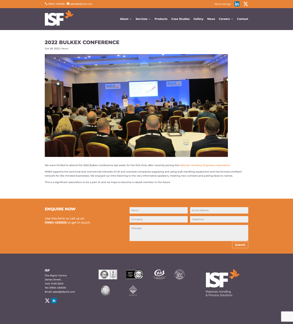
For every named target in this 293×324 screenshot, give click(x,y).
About (124, 19)
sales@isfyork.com (79, 3)
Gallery (198, 19)
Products (161, 19)
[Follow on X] (47, 300)
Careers (224, 19)
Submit (240, 244)
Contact (242, 19)
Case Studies (180, 19)
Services (142, 19)
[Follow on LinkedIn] (54, 300)
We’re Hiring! (222, 4)
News (211, 19)
